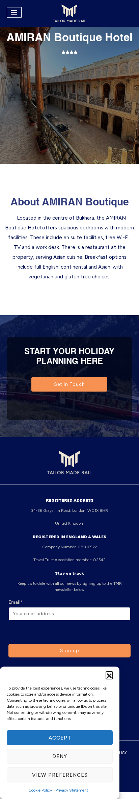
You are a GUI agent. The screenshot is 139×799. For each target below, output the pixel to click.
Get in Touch (69, 384)
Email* (15, 602)
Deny (59, 756)
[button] (109, 675)
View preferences (60, 775)
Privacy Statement (71, 790)
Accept (60, 738)
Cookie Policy (40, 790)
